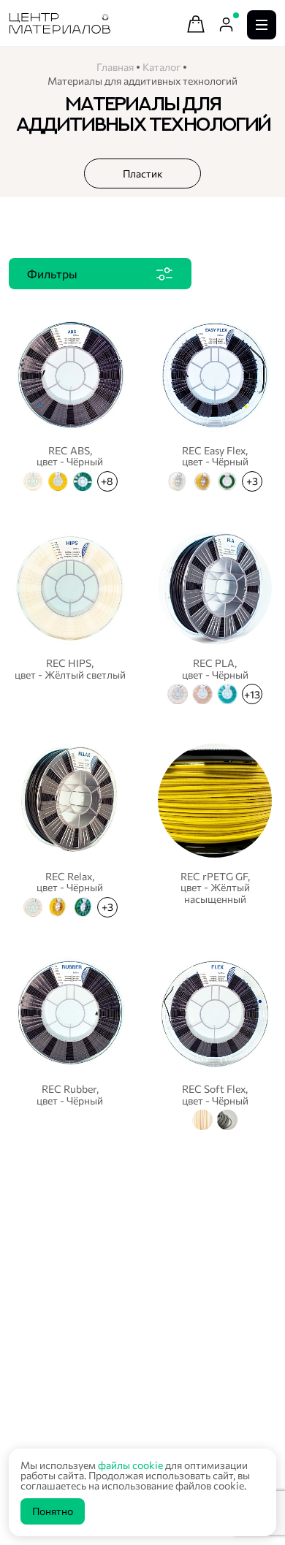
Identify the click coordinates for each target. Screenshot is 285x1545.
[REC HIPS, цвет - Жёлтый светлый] (70, 616)
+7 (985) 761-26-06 (65, 1418)
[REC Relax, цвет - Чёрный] (70, 828)
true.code (101, 1355)
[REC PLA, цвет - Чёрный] (214, 616)
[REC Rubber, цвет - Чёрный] (70, 1042)
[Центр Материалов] (60, 29)
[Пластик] (142, 173)
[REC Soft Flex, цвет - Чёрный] (214, 1042)
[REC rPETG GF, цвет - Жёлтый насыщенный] (214, 828)
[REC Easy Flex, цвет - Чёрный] (214, 402)
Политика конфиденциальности (84, 1341)
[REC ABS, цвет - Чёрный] (70, 402)
